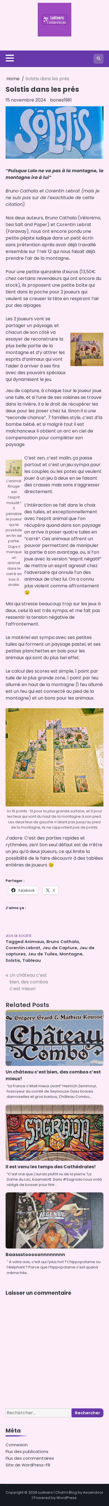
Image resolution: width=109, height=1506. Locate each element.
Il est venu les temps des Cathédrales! (51, 1167)
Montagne (71, 954)
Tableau (31, 960)
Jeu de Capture (59, 948)
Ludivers (45, 1492)
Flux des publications (27, 1451)
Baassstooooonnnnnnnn (35, 1254)
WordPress (66, 1497)
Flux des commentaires (30, 1458)
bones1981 (61, 100)
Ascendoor (93, 1492)
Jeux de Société (19, 936)
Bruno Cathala (62, 941)
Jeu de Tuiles (42, 954)
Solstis (13, 960)
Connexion (17, 1445)
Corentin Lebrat (23, 948)
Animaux (34, 941)
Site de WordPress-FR (28, 1465)
